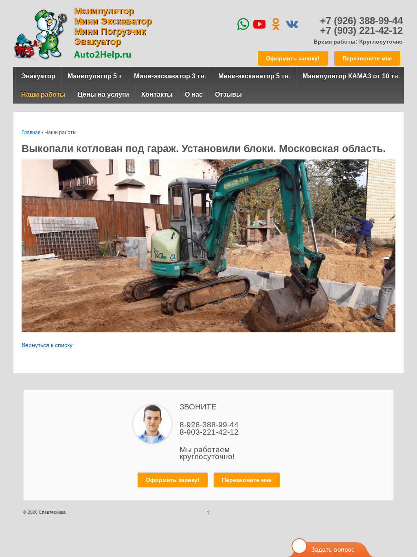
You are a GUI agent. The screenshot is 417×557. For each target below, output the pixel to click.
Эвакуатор (38, 76)
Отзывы (228, 94)
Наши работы (43, 94)
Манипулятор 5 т (95, 76)
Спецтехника (51, 512)
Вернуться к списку (47, 345)
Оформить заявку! (293, 58)
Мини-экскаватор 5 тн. (254, 76)
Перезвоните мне (367, 58)
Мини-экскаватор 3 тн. (170, 76)
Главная (31, 132)
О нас (194, 94)
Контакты (157, 94)
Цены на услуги (103, 94)
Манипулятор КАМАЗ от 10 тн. (351, 76)
